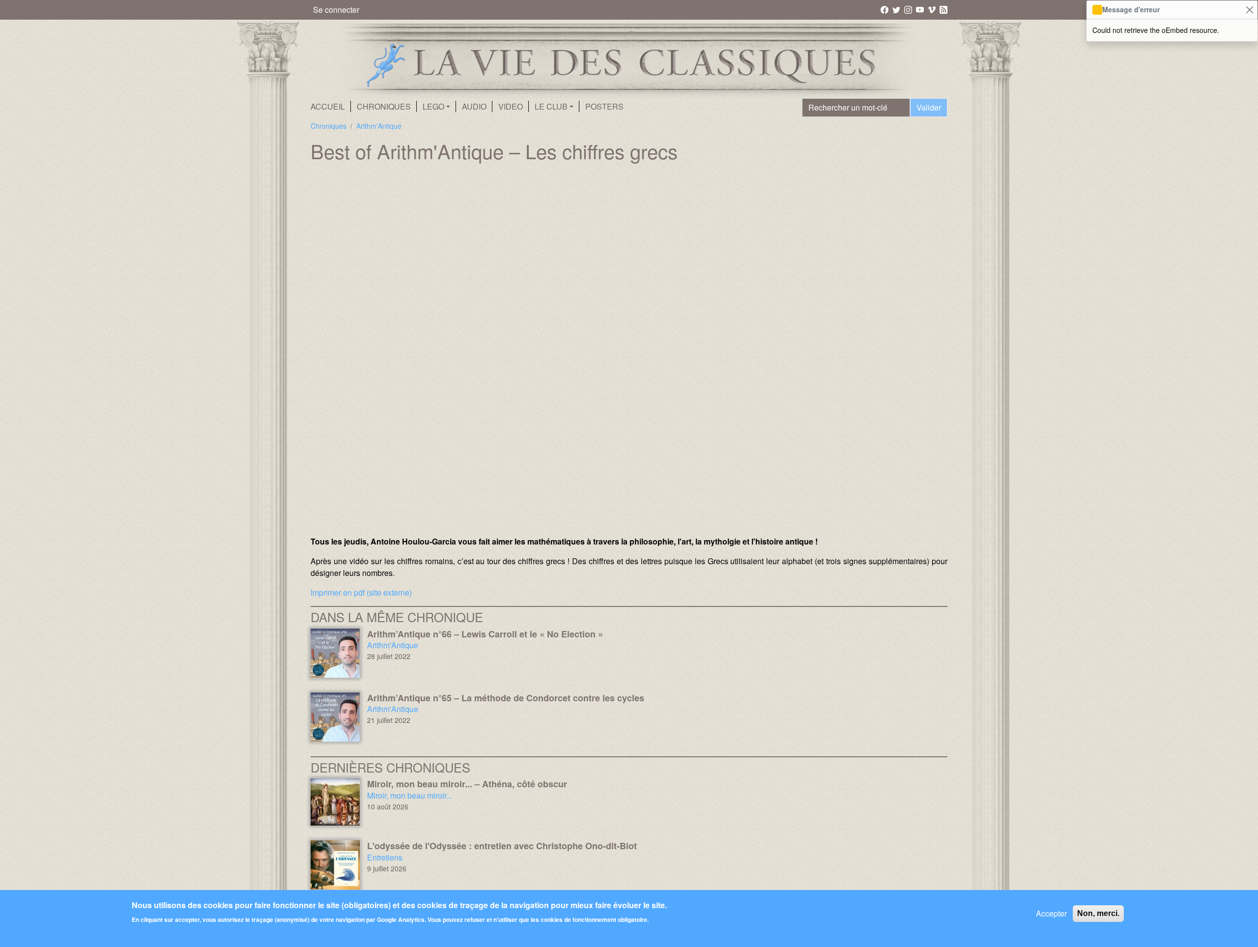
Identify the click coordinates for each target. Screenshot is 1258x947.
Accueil (328, 106)
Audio (474, 106)
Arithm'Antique (378, 126)
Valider (928, 107)
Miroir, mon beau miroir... (409, 795)
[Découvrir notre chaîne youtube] (920, 9)
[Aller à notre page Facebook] (885, 9)
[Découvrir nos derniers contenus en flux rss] (943, 9)
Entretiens (384, 857)
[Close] (1249, 9)
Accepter (1051, 913)
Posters (604, 106)
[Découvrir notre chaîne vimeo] (932, 9)
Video (510, 106)
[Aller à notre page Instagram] (909, 9)
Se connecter (336, 9)
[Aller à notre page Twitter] (897, 9)
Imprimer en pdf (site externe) (361, 592)
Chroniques (384, 106)
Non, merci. (1098, 913)
